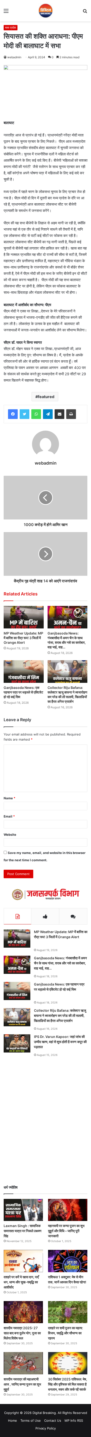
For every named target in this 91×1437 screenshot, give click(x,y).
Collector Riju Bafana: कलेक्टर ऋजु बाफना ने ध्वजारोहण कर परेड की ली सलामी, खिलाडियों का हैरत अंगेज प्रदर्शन (67, 694)
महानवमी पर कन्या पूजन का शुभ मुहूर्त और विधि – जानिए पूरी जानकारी (66, 1231)
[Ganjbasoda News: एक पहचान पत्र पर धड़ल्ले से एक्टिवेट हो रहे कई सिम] (24, 671)
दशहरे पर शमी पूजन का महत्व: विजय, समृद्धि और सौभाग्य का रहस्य (65, 1333)
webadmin (14, 57)
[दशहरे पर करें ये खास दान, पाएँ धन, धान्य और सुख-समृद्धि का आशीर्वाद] (23, 1261)
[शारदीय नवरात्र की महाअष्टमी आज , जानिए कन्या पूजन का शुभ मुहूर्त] (23, 1363)
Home (12, 1420)
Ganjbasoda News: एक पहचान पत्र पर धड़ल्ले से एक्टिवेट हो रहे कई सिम (23, 692)
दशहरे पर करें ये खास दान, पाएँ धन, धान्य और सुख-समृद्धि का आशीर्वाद (21, 1282)
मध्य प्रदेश (10, 27)
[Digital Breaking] (45, 10)
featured (46, 396)
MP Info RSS (74, 1420)
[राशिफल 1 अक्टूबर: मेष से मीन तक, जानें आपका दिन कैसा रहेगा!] (67, 1261)
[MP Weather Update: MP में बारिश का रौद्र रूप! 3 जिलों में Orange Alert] (24, 617)
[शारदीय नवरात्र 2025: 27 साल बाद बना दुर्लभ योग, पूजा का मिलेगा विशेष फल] (23, 1312)
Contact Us (52, 1420)
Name (9, 798)
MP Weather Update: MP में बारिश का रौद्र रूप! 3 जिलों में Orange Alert (23, 637)
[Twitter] (24, 414)
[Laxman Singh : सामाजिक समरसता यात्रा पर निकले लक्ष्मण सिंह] (23, 1210)
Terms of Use (30, 1420)
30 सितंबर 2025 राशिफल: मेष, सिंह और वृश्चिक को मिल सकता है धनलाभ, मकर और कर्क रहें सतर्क (67, 1384)
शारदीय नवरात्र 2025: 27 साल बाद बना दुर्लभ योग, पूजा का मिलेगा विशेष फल (22, 1333)
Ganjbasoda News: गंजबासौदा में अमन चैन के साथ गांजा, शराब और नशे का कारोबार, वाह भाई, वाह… (67, 640)
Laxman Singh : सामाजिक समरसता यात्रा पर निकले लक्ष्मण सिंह (22, 1231)
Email (9, 816)
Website (10, 834)
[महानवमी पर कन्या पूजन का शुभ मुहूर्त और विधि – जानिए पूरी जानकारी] (67, 1210)
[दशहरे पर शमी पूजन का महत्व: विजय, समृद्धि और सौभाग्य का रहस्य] (67, 1312)
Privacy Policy (45, 1428)
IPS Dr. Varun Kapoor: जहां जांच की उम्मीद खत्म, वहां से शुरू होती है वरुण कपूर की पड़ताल (60, 1042)
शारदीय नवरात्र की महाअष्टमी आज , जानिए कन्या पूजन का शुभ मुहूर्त (22, 1384)
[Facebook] (13, 414)
